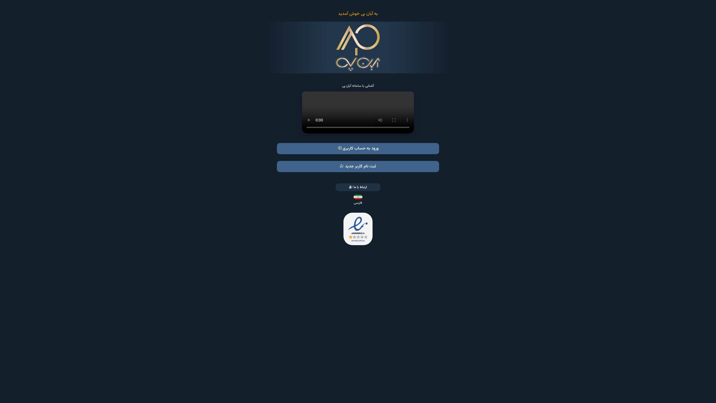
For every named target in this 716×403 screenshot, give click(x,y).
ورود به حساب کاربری (361, 148)
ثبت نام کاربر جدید (360, 166)
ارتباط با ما (360, 187)
